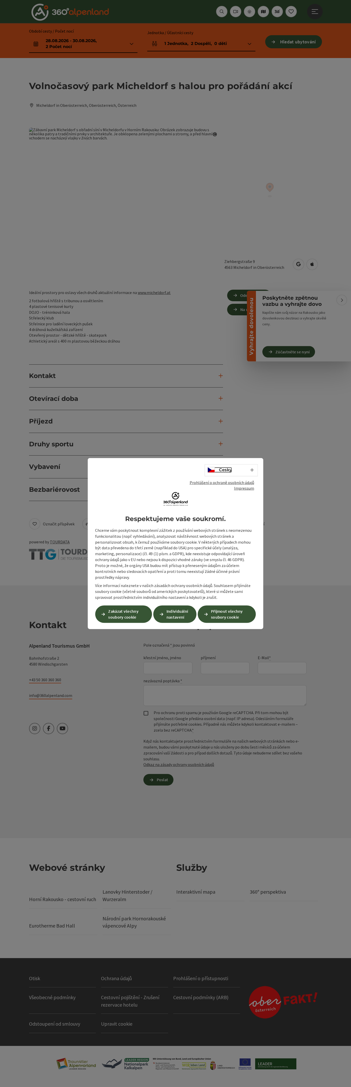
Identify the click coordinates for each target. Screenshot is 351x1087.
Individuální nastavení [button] (177, 614)
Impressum (244, 488)
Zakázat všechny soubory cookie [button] (123, 614)
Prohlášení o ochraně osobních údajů (222, 482)
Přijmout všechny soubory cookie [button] (227, 614)
